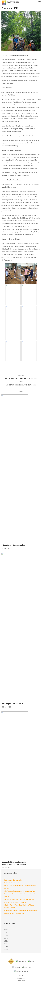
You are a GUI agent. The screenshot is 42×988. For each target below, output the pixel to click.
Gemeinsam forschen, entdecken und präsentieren (20, 910)
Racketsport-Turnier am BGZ (13, 704)
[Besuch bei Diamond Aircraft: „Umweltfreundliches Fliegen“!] (14, 785)
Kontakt (21, 975)
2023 (6, 938)
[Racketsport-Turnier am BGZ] (14, 627)
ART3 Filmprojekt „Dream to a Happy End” (21, 378)
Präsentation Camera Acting (13, 545)
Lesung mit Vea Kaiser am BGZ (14, 913)
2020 (6, 946)
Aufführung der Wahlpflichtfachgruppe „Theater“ (19, 899)
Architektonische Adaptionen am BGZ (21, 385)
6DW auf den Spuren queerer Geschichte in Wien (20, 891)
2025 (6, 932)
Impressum (21, 978)
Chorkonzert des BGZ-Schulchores (15, 902)
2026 (6, 930)
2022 (6, 941)
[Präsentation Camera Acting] (14, 468)
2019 (6, 949)
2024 (6, 935)
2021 (6, 944)
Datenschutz (21, 980)
